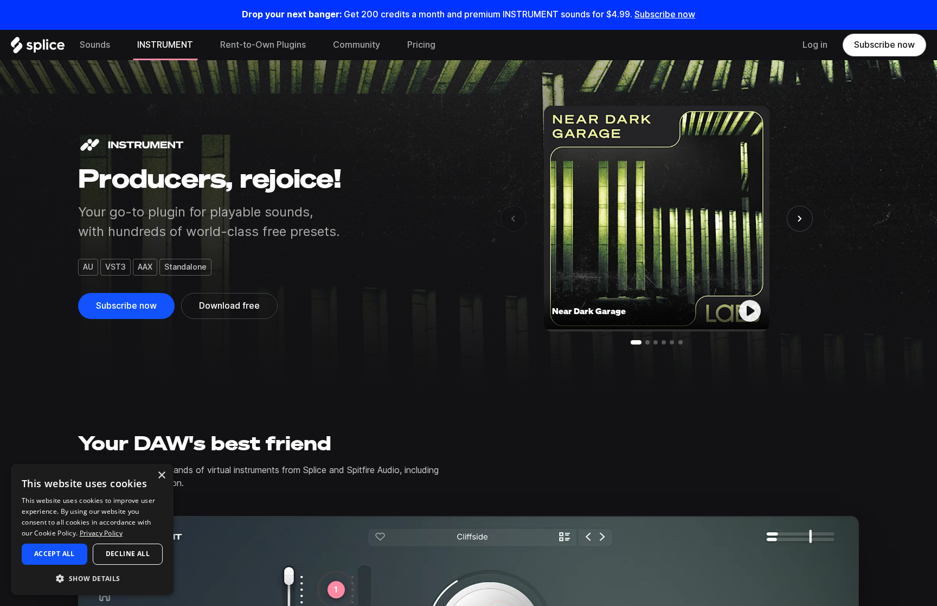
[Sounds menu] (118, 45)
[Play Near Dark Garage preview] (750, 311)
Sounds (95, 45)
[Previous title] (513, 219)
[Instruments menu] (201, 45)
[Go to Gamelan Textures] (672, 342)
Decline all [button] (128, 553)
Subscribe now (664, 14)
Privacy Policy (101, 533)
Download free (229, 306)
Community (356, 45)
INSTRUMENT (165, 45)
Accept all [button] (54, 553)
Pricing (421, 45)
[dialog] (92, 529)
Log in (815, 45)
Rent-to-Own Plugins (263, 45)
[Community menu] (388, 45)
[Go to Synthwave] (655, 342)
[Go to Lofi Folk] (680, 342)
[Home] (38, 48)
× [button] (161, 475)
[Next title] (800, 219)
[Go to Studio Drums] (664, 342)
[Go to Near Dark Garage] (636, 342)
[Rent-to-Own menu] (314, 45)
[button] (92, 578)
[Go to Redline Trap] (647, 342)
